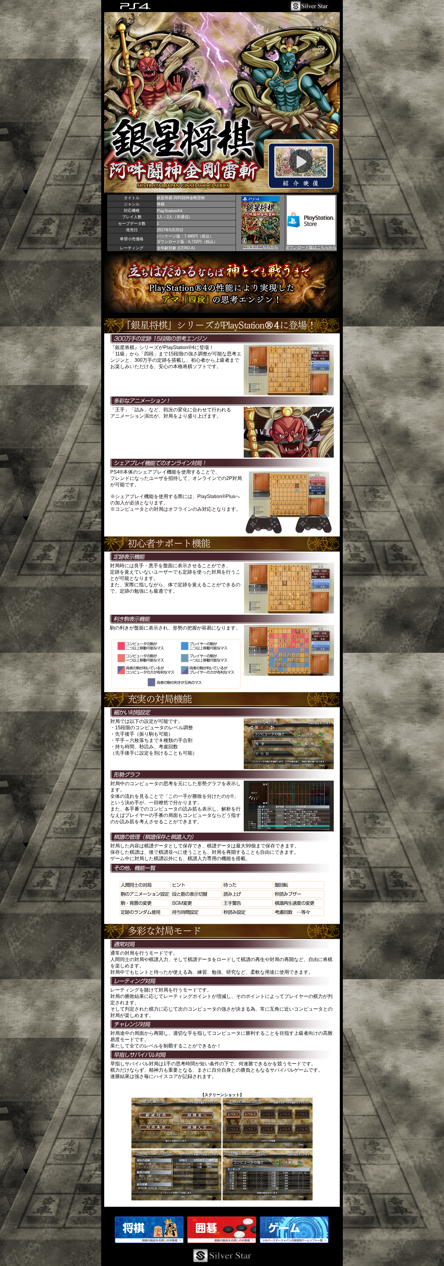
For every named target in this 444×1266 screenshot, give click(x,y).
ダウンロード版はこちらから (310, 247)
